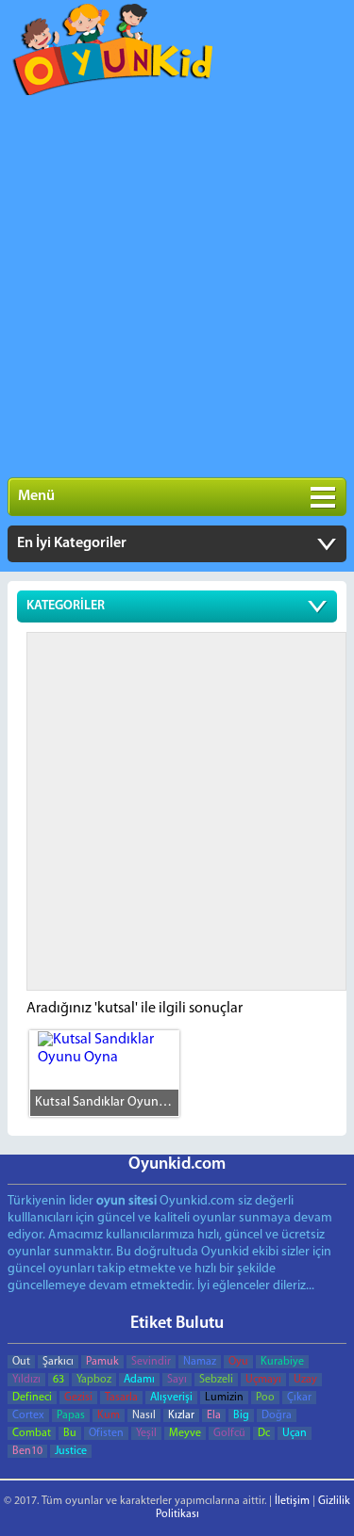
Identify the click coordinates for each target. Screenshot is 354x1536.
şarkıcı (58, 1361)
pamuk (102, 1361)
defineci (32, 1397)
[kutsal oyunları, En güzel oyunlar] (114, 54)
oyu (238, 1361)
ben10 (27, 1451)
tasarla (121, 1397)
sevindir (151, 1361)
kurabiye (282, 1361)
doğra (276, 1415)
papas (71, 1415)
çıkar (299, 1397)
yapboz (93, 1379)
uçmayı (263, 1379)
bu (69, 1433)
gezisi (78, 1397)
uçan (294, 1433)
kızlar (181, 1415)
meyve (185, 1433)
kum (108, 1415)
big (241, 1415)
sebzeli (216, 1379)
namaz (199, 1361)
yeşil (146, 1433)
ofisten (106, 1433)
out (21, 1361)
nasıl (144, 1415)
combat (31, 1433)
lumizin (224, 1397)
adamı (139, 1379)
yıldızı (26, 1379)
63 (58, 1379)
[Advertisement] (177, 282)
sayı (177, 1379)
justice (71, 1451)
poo (265, 1397)
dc (264, 1433)
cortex (28, 1415)
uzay (305, 1379)
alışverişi (171, 1397)
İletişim (292, 1501)
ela (214, 1415)
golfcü (229, 1433)
